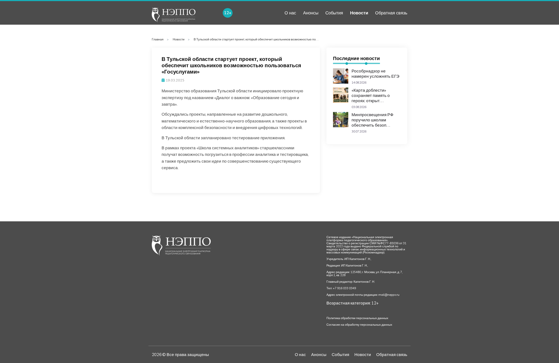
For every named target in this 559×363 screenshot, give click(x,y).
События (334, 12)
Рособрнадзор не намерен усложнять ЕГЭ (375, 73)
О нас (290, 12)
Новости (359, 12)
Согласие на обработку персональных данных (359, 325)
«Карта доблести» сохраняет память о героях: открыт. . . (371, 95)
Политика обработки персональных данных (357, 318)
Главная (158, 39)
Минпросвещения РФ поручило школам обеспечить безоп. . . (372, 120)
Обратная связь (391, 12)
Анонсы (310, 12)
